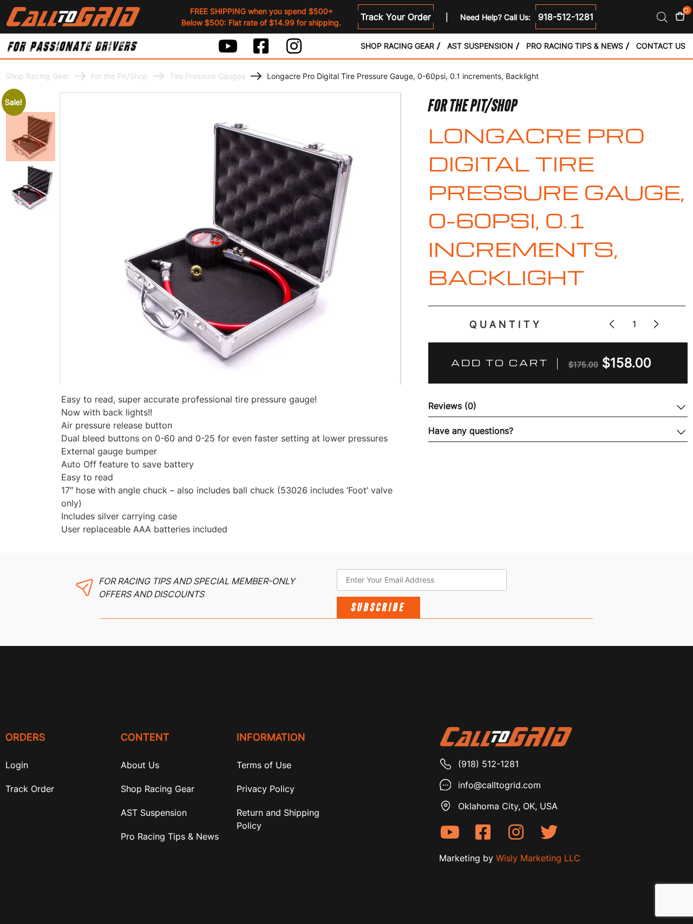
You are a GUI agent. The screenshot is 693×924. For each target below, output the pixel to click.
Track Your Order (396, 16)
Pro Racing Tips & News (574, 45)
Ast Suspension (480, 45)
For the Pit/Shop (119, 76)
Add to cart (499, 362)
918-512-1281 (565, 16)
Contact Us (660, 45)
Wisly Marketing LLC (538, 858)
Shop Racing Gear (397, 45)
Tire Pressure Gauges (207, 76)
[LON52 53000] (30, 136)
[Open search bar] (662, 17)
